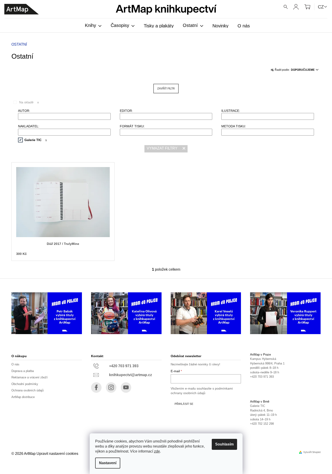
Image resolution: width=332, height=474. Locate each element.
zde (157, 451)
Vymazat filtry (162, 148)
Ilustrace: (230, 111)
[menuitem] (93, 26)
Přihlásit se (184, 404)
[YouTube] (126, 387)
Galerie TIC (35, 140)
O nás (15, 364)
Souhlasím (224, 444)
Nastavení (107, 463)
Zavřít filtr (166, 88)
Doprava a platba (22, 371)
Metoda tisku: (233, 126)
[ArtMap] (21, 9)
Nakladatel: (28, 126)
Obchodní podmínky (24, 384)
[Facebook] (96, 387)
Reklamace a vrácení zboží (29, 377)
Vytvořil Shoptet (312, 452)
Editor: (126, 111)
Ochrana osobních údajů (27, 390)
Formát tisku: (132, 126)
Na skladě (29, 102)
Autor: (24, 111)
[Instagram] (111, 387)
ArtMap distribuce (23, 397)
